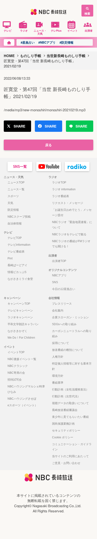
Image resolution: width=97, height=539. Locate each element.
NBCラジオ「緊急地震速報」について (72, 224)
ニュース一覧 (16, 189)
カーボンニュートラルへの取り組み (72, 333)
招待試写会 (15, 379)
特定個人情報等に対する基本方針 (72, 366)
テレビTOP (15, 238)
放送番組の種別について (67, 350)
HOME (9, 55)
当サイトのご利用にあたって (70, 456)
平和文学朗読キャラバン (23, 324)
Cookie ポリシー (62, 437)
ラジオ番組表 (60, 196)
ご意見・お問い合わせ (66, 463)
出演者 (89, 30)
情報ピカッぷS (17, 272)
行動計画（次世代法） (66, 396)
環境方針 (57, 375)
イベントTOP (16, 352)
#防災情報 (66, 42)
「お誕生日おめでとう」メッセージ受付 (72, 212)
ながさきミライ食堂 (20, 279)
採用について (60, 343)
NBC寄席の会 (16, 372)
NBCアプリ (59, 275)
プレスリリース (62, 303)
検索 (87, 13)
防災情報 (13, 209)
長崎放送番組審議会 (64, 410)
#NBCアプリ (47, 42)
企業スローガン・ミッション (70, 317)
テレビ (8, 30)
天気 (10, 203)
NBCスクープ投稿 (19, 216)
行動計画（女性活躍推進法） (70, 389)
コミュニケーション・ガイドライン (72, 447)
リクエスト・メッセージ (67, 203)
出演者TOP (59, 261)
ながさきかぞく (17, 331)
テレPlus (56, 30)
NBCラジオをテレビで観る (69, 234)
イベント (72, 30)
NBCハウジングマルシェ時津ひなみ (26, 389)
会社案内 (57, 310)
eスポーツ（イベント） (22, 405)
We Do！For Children (21, 337)
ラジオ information (64, 189)
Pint (10, 258)
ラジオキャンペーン (20, 317)
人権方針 (57, 356)
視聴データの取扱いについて (70, 403)
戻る (48, 144)
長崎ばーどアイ (17, 265)
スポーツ (13, 196)
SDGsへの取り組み (64, 324)
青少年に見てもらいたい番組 (70, 417)
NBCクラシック (18, 366)
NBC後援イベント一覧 (22, 359)
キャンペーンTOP (19, 303)
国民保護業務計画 (63, 423)
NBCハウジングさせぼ (22, 398)
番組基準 (57, 382)
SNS (55, 282)
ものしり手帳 (30, 55)
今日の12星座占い (63, 289)
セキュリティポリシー (66, 430)
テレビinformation (19, 244)
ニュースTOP (16, 182)
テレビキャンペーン (20, 310)
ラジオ (24, 30)
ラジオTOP (59, 182)
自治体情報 (15, 223)
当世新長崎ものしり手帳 (66, 55)
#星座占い (28, 42)
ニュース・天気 (40, 32)
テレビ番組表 (16, 251)
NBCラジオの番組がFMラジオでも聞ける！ (71, 244)
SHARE (19, 126)
